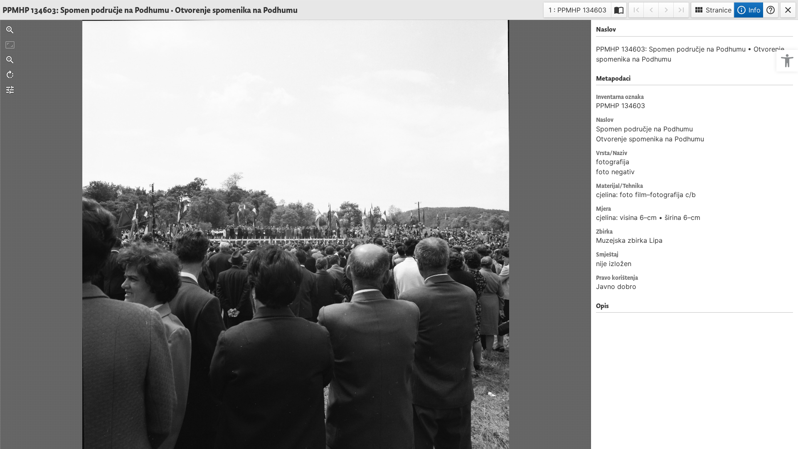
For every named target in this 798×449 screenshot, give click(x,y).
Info (748, 10)
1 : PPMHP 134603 (577, 11)
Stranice (713, 10)
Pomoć (771, 10)
